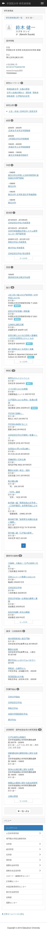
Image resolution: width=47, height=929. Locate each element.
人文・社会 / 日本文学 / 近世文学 (23, 111)
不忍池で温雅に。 (16, 413)
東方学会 (12, 719)
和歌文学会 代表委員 (17, 241)
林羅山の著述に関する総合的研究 (22, 782)
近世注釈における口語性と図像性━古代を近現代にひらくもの (22, 336)
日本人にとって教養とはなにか (22, 576)
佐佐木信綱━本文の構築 (19, 611)
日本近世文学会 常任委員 (19, 253)
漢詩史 (28, 92)
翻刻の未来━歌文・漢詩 (19, 470)
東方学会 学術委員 (16, 247)
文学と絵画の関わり (15, 92)
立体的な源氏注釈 (16, 324)
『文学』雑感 (14, 491)
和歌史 (36, 92)
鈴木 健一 (25, 27)
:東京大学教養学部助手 (18, 155)
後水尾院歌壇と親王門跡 (19, 638)
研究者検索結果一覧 (14, 17)
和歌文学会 (13, 708)
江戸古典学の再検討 (17, 736)
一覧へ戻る (24, 811)
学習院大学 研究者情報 (19, 3)
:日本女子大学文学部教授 (19, 130)
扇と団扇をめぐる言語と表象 (21, 348)
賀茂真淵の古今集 (16, 676)
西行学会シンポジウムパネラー (22, 660)
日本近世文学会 (15, 702)
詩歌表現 (11, 95)
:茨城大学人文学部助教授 (19, 146)
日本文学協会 (14, 696)
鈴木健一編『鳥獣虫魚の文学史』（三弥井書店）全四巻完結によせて (22, 505)
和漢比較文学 (13, 88)
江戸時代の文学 (23, 95)
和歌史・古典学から (17, 668)
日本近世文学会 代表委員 (19, 222)
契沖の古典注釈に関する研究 (21, 769)
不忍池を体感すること (18, 424)
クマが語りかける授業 (18, 388)
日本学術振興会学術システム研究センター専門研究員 (22, 232)
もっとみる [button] (23, 258)
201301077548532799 (15, 67)
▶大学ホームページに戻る (13, 914)
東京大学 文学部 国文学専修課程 (22, 194)
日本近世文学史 (15, 587)
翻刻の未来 (13, 649)
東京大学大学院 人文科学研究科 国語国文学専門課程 (23, 176)
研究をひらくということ (19, 377)
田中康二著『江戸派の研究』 (21, 532)
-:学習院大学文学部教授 (18, 138)
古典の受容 (25, 88)
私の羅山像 (13, 480)
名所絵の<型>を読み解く (19, 448)
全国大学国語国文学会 (18, 713)
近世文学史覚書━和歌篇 (19, 311)
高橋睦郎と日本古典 (17, 459)
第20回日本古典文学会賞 (19, 277)
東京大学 (12, 186)
